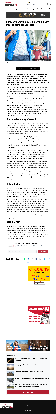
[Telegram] (44, 259)
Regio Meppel (31, 9)
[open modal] (50, 4)
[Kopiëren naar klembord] (49, 259)
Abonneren (43, 251)
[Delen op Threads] (32, 259)
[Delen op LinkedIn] (28, 259)
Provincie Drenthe (42, 9)
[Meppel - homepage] (11, 3)
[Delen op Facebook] (36, 259)
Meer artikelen (28, 392)
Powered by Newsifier (28, 410)
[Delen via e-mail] (28, 263)
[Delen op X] (40, 259)
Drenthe (18, 28)
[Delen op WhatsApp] (24, 259)
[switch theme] (48, 4)
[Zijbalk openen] (5, 9)
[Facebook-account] (28, 405)
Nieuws (10, 9)
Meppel (16, 9)
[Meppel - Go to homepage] (6, 405)
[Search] (45, 4)
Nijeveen (22, 9)
